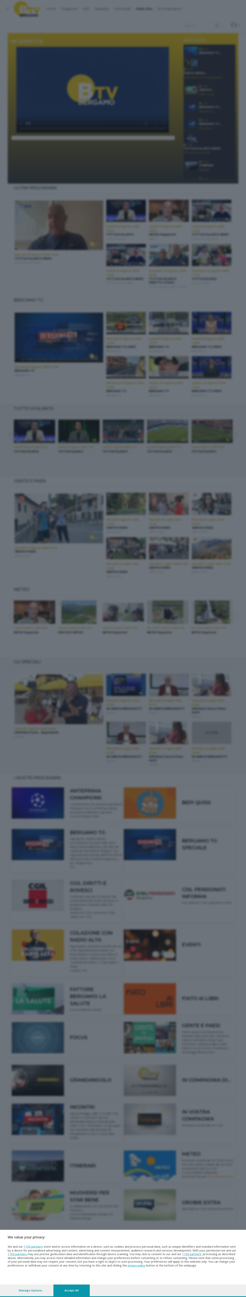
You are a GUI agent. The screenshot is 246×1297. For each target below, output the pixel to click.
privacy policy (136, 1265)
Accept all (72, 1290)
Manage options (30, 1290)
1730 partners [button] (33, 1246)
